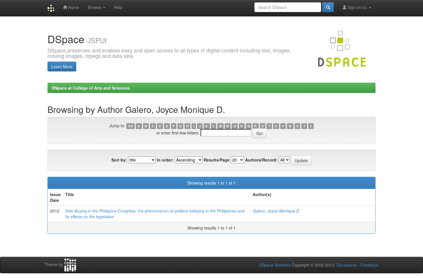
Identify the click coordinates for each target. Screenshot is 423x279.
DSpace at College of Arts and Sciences (91, 88)
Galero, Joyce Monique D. (276, 211)
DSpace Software (275, 265)
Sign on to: (357, 7)
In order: (165, 160)
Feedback (369, 265)
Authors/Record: (261, 160)
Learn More (62, 66)
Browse (95, 7)
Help (118, 7)
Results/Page (217, 160)
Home (73, 7)
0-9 (130, 126)
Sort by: (119, 160)
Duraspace (347, 265)
